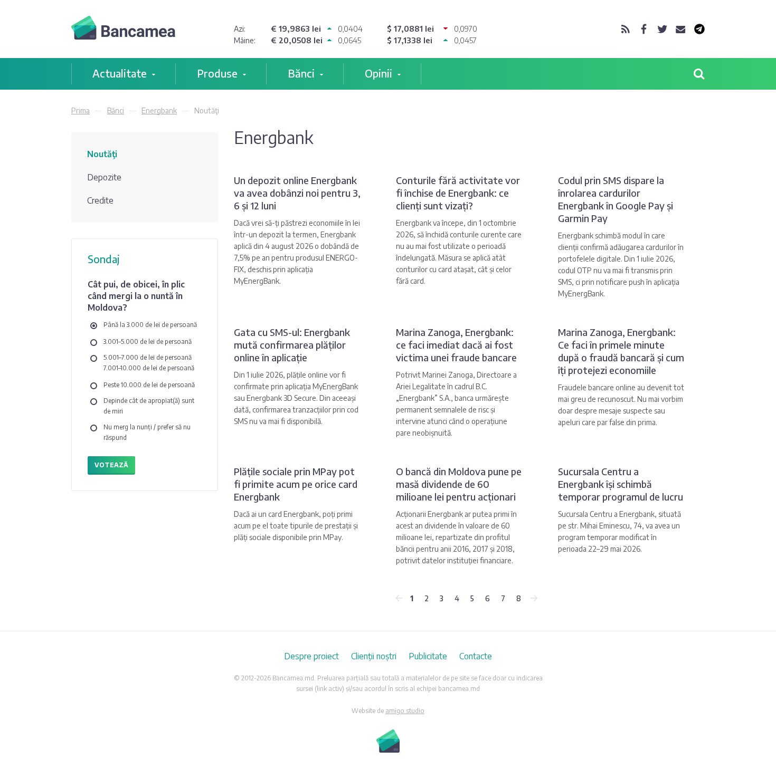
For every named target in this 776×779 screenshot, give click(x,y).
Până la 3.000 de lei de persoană (150, 325)
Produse (217, 73)
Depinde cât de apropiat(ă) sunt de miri (148, 406)
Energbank (159, 110)
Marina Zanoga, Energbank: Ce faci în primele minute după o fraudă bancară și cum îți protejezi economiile (621, 351)
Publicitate (428, 656)
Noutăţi (102, 154)
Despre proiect (311, 656)
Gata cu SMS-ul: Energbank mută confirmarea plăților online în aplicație (292, 344)
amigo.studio (404, 711)
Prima (80, 110)
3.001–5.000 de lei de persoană (147, 341)
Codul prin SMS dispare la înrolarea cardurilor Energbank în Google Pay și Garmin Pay (615, 199)
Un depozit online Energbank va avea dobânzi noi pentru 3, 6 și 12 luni (297, 192)
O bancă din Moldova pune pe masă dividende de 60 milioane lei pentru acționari (459, 484)
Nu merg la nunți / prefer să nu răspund (147, 432)
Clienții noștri (373, 656)
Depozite (104, 177)
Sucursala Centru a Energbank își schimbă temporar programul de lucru (620, 484)
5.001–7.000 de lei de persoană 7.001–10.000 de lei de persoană (148, 362)
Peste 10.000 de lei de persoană (149, 385)
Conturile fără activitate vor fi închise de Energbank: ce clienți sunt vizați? (458, 192)
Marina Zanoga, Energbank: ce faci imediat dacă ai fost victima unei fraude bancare (456, 344)
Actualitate (119, 73)
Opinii (378, 73)
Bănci (301, 73)
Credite (100, 200)
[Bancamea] (123, 29)
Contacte (475, 656)
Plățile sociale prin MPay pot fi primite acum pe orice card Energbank (295, 484)
